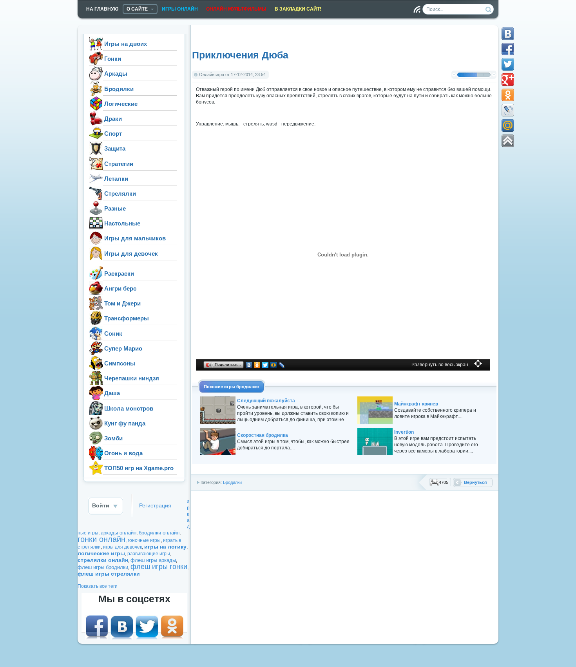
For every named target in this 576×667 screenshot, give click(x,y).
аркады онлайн (118, 533)
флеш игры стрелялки (109, 574)
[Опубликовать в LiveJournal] (508, 110)
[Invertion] (375, 453)
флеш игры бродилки (103, 567)
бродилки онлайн (159, 533)
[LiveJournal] (282, 365)
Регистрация (155, 506)
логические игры (101, 553)
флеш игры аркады (153, 560)
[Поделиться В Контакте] (508, 33)
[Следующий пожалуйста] (217, 422)
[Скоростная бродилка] (217, 453)
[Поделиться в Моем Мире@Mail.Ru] (508, 125)
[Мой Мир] (274, 365)
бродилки (247, 386)
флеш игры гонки (158, 567)
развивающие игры (148, 553)
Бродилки (232, 482)
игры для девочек (122, 547)
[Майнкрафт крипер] (375, 422)
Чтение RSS (416, 9)
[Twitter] (265, 365)
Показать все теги (98, 586)
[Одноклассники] (257, 365)
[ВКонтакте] (249, 365)
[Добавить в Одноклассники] (508, 95)
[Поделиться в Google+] (508, 79)
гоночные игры (144, 540)
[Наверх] (508, 140)
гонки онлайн (101, 539)
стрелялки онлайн (103, 560)
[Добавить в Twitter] (508, 64)
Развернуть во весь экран (439, 364)
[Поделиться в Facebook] (508, 49)
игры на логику (165, 546)
